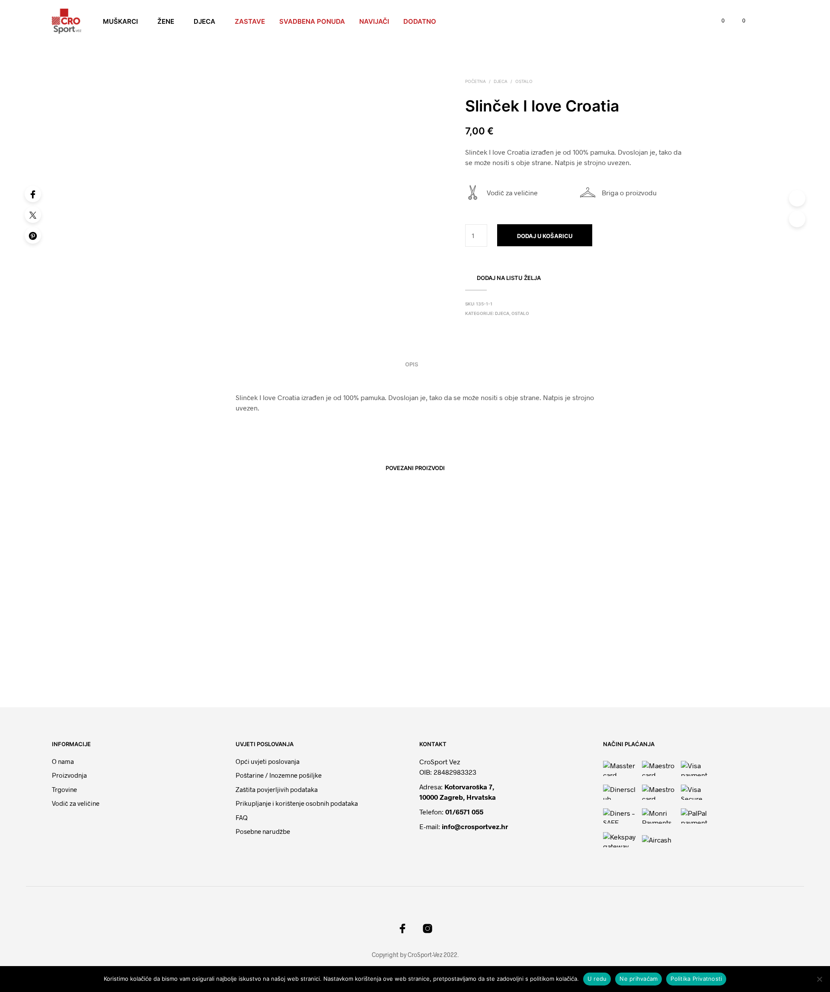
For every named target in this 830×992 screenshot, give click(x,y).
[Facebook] (33, 194)
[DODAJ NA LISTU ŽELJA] (207, 629)
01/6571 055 (464, 812)
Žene (165, 21)
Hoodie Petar (304, 653)
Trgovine (64, 789)
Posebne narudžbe (263, 831)
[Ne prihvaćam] (819, 979)
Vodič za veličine (512, 192)
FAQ (242, 817)
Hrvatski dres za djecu (177, 653)
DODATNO (419, 21)
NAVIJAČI (374, 21)
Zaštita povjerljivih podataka (277, 789)
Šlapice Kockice (584, 653)
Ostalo (524, 81)
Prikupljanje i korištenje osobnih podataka (297, 803)
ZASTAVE (250, 21)
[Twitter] (33, 215)
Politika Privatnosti (696, 978)
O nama (63, 761)
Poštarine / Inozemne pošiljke (279, 775)
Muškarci (120, 21)
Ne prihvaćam (638, 978)
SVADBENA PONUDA (312, 21)
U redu (597, 978)
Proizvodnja (69, 775)
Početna (475, 81)
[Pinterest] (33, 235)
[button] (718, 20)
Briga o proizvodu (629, 192)
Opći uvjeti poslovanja (268, 761)
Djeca (204, 21)
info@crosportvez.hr (475, 826)
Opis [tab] (411, 364)
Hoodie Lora (441, 653)
